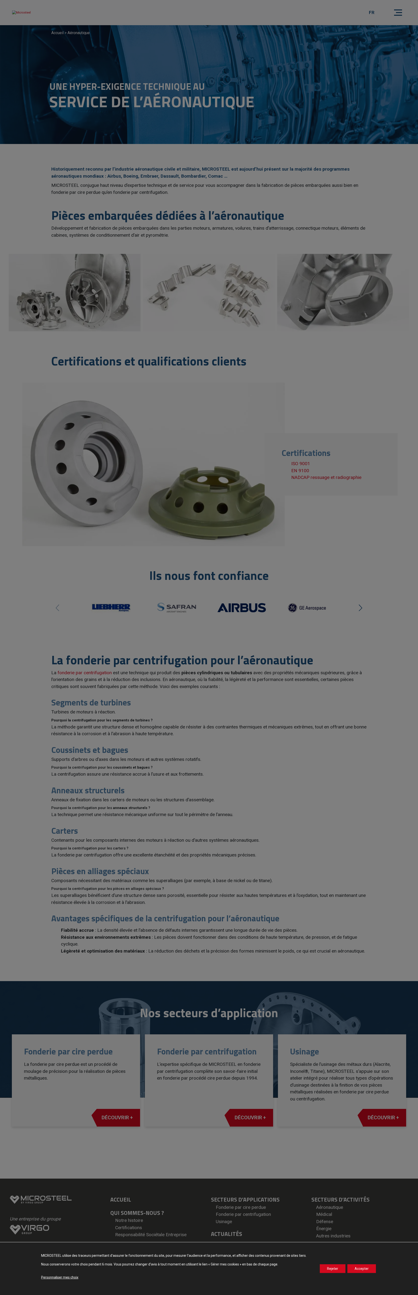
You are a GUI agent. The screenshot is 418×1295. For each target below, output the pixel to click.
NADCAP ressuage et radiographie (326, 477)
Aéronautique (329, 1207)
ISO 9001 (300, 463)
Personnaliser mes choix (59, 1277)
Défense (324, 1221)
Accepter (362, 1269)
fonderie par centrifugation (85, 672)
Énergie (323, 1228)
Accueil (57, 32)
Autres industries (333, 1236)
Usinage (224, 1221)
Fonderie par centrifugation (243, 1214)
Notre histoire (129, 1220)
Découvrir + (117, 1118)
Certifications (128, 1227)
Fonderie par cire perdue (241, 1207)
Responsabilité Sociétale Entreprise (151, 1234)
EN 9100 (300, 470)
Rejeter (332, 1269)
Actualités (226, 1234)
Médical (324, 1214)
